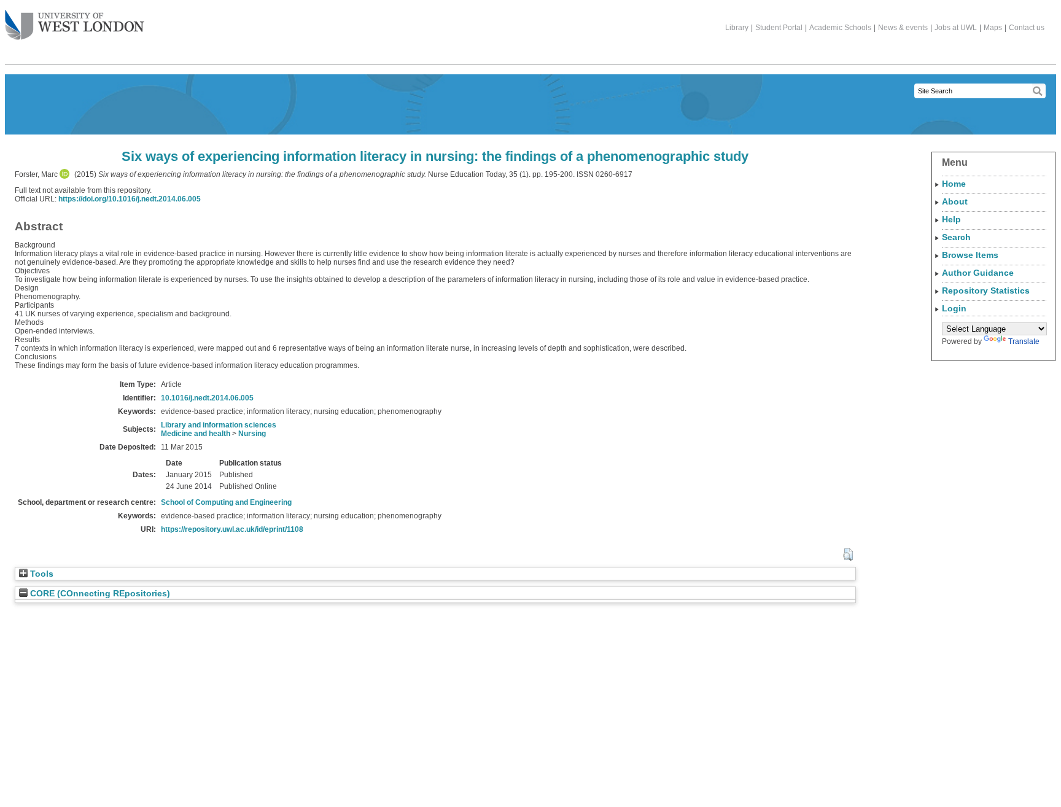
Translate (1024, 341)
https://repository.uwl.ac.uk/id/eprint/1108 (232, 529)
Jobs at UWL (956, 27)
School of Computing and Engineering (226, 502)
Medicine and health (195, 433)
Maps (993, 27)
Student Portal (779, 27)
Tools (40, 574)
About (955, 201)
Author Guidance (978, 273)
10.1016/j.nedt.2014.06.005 (207, 398)
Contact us (1026, 27)
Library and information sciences (218, 425)
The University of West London (75, 26)
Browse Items (970, 255)
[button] (847, 554)
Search (956, 237)
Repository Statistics (986, 290)
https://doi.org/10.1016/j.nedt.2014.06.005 (129, 199)
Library (736, 27)
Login (954, 308)
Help (951, 219)
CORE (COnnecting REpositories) (99, 593)
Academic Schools (840, 27)
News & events (903, 27)
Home (954, 184)
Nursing (252, 433)
